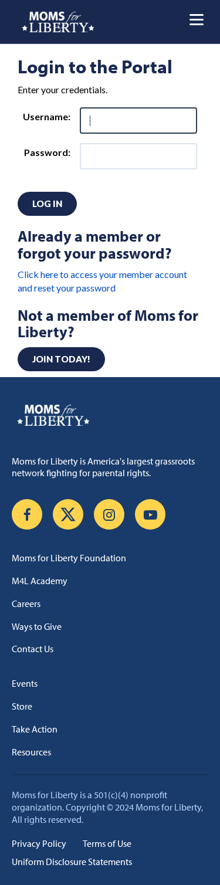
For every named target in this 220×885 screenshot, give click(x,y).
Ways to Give (37, 626)
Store (22, 706)
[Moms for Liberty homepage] (110, 415)
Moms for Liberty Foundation (69, 558)
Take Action (34, 729)
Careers (26, 603)
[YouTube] (150, 514)
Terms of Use (107, 843)
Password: (47, 152)
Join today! (61, 359)
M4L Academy (39, 580)
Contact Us (32, 649)
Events (25, 683)
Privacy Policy (39, 843)
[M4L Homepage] (58, 21)
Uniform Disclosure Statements (72, 861)
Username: (46, 116)
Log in (47, 203)
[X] (68, 514)
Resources (31, 752)
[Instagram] (109, 514)
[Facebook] (27, 514)
